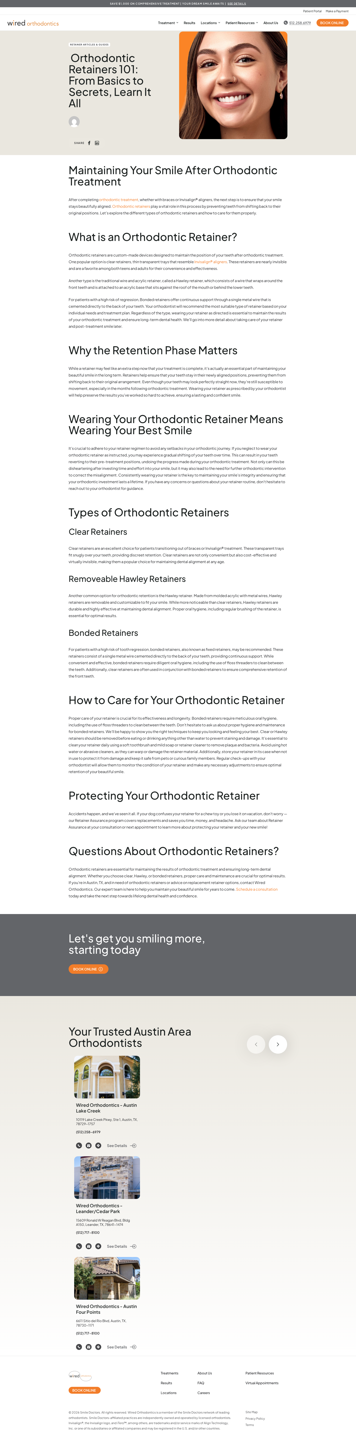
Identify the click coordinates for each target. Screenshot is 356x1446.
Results (189, 23)
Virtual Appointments (261, 1383)
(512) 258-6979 (88, 1132)
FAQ (200, 1383)
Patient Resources (240, 23)
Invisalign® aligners (210, 261)
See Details (117, 1145)
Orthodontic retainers (131, 206)
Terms (249, 1425)
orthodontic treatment (118, 199)
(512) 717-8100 (88, 1232)
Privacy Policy (255, 1418)
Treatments (169, 1373)
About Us (270, 23)
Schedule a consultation (257, 889)
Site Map (251, 1412)
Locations (209, 23)
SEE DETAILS (237, 3)
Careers (203, 1393)
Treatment (166, 23)
